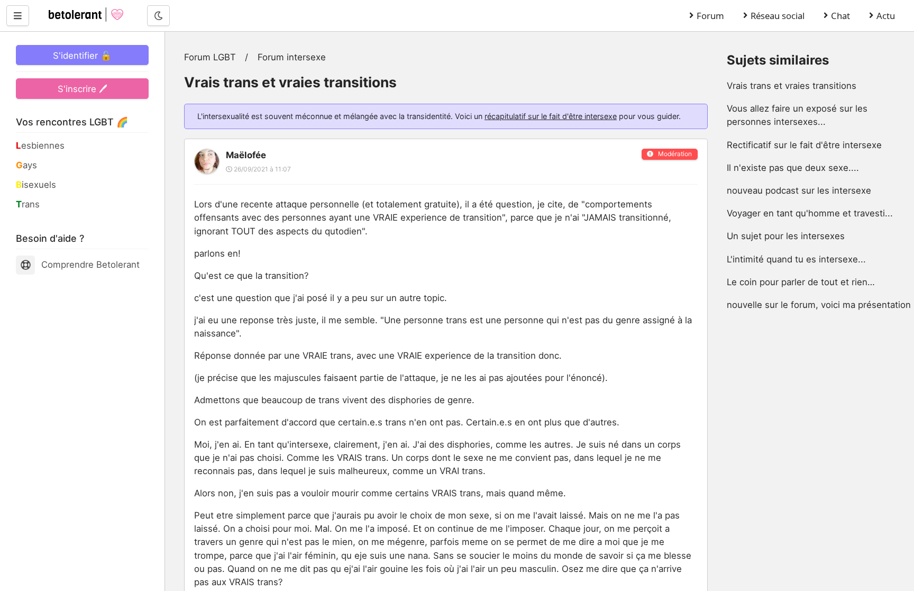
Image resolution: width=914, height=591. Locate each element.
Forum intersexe (292, 57)
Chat (840, 16)
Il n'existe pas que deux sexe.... (793, 167)
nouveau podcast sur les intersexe (799, 190)
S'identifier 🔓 (82, 55)
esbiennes (40, 145)
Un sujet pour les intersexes (786, 236)
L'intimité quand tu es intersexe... (796, 259)
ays (26, 165)
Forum (710, 16)
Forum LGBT (210, 57)
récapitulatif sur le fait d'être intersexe (551, 116)
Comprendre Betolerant (90, 264)
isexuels (36, 184)
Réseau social (778, 16)
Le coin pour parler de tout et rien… (801, 282)
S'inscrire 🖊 (82, 89)
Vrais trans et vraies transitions (791, 85)
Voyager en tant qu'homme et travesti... (810, 213)
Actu (885, 16)
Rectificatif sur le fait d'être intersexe (804, 145)
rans (28, 204)
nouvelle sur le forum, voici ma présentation (819, 304)
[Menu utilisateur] (17, 15)
